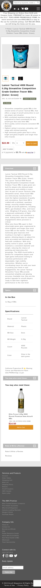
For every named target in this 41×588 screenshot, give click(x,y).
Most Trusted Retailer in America (13, 503)
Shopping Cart (7, 480)
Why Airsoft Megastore (10, 508)
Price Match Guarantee (10, 506)
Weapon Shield (7, 512)
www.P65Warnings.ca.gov (14, 373)
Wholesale (6, 540)
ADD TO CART (32, 143)
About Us (5, 525)
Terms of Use (9, 585)
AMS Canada (6, 491)
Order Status (6, 478)
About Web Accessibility (10, 535)
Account (5, 476)
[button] (20, 152)
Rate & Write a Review (14, 446)
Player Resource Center (10, 533)
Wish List (5, 482)
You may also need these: (16, 378)
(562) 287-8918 (7, 552)
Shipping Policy (7, 484)
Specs (7, 290)
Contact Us (6, 527)
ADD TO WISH (8, 149)
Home (9, 29)
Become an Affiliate (9, 529)
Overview (9, 168)
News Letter (6, 493)
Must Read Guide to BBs (10, 538)
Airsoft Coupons (7, 489)
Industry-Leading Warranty (11, 510)
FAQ (3, 531)
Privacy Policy (23, 585)
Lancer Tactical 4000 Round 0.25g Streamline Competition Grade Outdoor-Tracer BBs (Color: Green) (21, 31)
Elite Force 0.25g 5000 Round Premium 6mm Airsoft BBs (21, 416)
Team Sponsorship (8, 542)
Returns (5, 487)
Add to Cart (21, 427)
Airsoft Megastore (6, 6)
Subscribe (7, 564)
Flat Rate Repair (8, 514)
